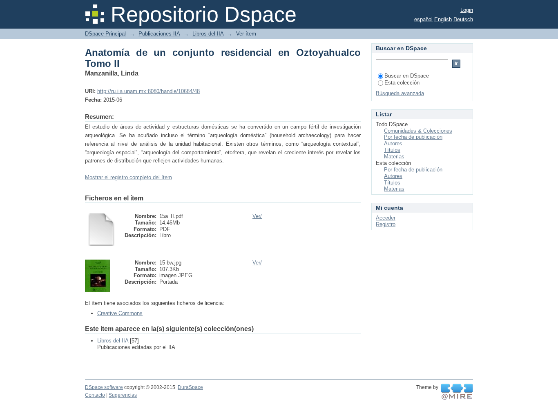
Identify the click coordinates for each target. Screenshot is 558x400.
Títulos (392, 150)
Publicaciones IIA (159, 34)
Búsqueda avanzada (400, 93)
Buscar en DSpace (406, 76)
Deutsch (463, 19)
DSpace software (104, 387)
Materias (394, 156)
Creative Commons (120, 313)
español (423, 19)
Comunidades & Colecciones (418, 131)
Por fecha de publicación (413, 137)
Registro (385, 224)
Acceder (385, 218)
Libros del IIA (207, 34)
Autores (393, 143)
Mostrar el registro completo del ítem (128, 177)
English (443, 19)
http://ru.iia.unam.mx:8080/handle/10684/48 (148, 91)
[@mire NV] (457, 392)
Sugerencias (123, 395)
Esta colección (402, 83)
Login (466, 10)
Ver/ (257, 216)
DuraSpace (190, 387)
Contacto (95, 395)
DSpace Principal (105, 34)
